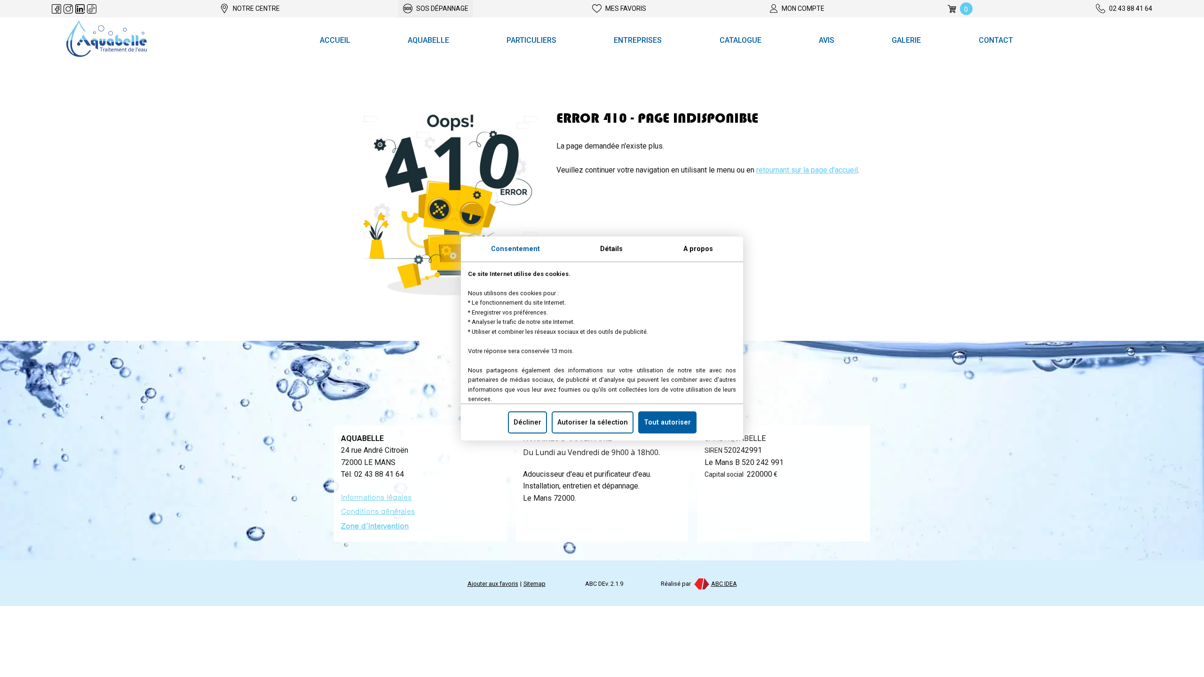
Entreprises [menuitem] (638, 40)
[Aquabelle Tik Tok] (91, 9)
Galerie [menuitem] (906, 40)
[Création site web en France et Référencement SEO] (701, 583)
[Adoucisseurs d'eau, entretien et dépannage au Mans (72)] (106, 40)
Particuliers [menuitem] (531, 40)
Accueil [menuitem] (335, 40)
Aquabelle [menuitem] (428, 40)
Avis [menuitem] (826, 40)
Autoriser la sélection (592, 422)
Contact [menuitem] (996, 40)
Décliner (527, 422)
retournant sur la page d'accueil (807, 169)
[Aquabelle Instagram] (68, 9)
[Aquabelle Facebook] (56, 9)
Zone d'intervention (375, 525)
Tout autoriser (667, 422)
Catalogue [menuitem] (740, 40)
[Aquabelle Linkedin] (80, 9)
